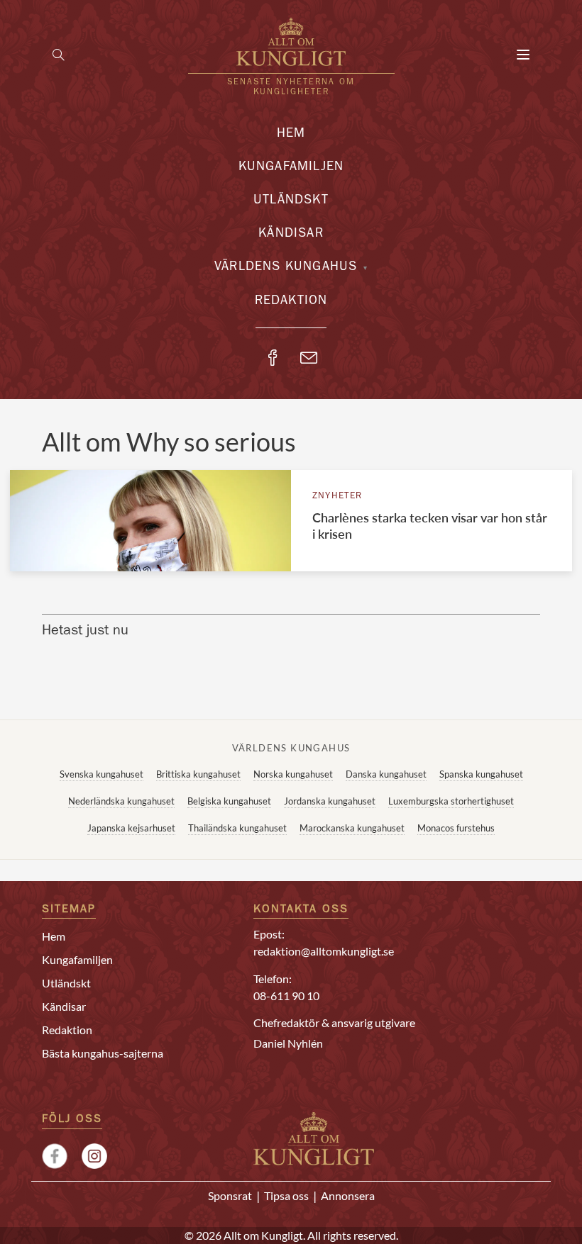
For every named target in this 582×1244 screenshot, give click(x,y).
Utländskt (291, 201)
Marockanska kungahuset (352, 828)
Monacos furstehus (456, 828)
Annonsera (348, 1195)
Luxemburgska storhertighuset (451, 801)
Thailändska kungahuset (237, 828)
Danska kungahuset (386, 774)
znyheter (337, 496)
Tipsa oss (286, 1195)
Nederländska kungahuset (121, 801)
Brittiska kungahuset (198, 774)
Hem (291, 134)
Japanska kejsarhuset (131, 828)
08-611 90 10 (286, 995)
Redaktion (291, 302)
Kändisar (291, 234)
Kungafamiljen (291, 168)
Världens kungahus (285, 268)
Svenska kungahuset (101, 774)
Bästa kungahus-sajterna (102, 1053)
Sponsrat (230, 1195)
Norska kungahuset (293, 774)
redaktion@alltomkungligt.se (323, 951)
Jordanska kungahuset (329, 801)
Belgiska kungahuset (229, 801)
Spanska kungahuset (481, 774)
